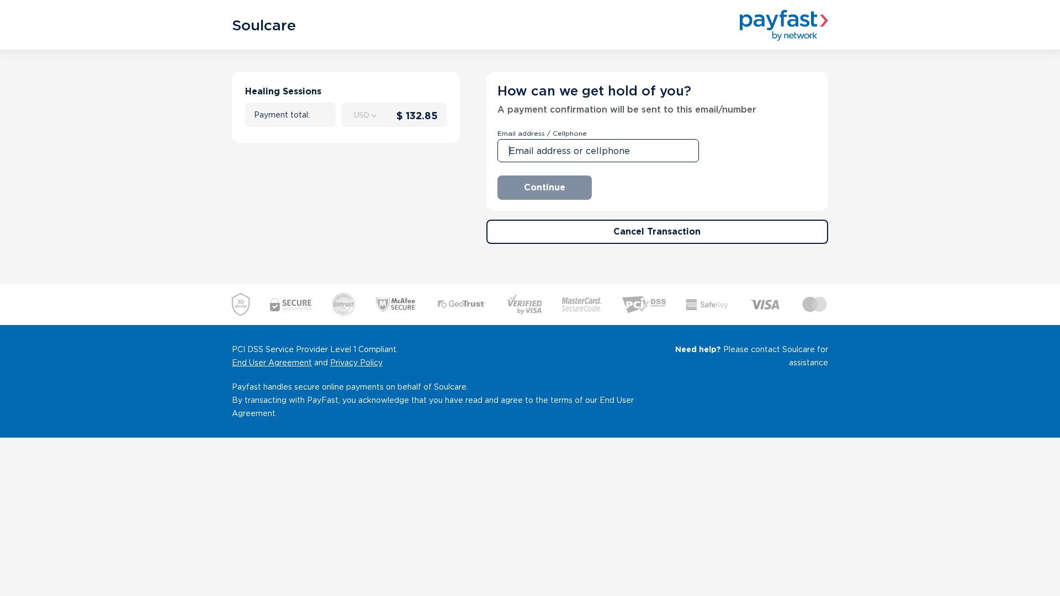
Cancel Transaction (657, 231)
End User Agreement (272, 362)
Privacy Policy (356, 362)
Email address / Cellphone (542, 133)
